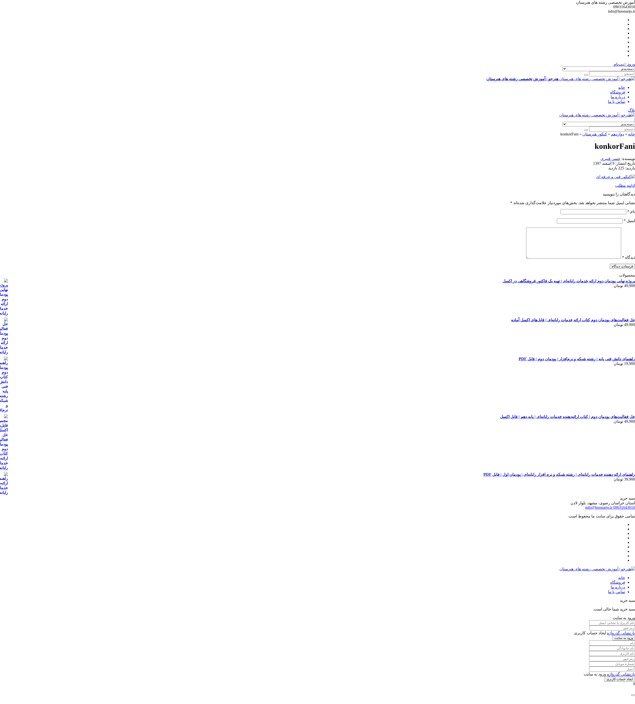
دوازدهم (617, 134)
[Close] (633, 695)
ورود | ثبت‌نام (624, 64)
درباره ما (618, 97)
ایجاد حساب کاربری (619, 679)
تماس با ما (616, 101)
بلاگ (631, 110)
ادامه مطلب (625, 185)
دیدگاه (628, 257)
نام (631, 211)
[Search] (586, 75)
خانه (621, 87)
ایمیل (629, 221)
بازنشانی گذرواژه (621, 633)
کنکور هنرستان (594, 134)
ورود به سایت (623, 638)
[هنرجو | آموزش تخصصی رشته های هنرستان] (597, 115)
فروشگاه (617, 92)
